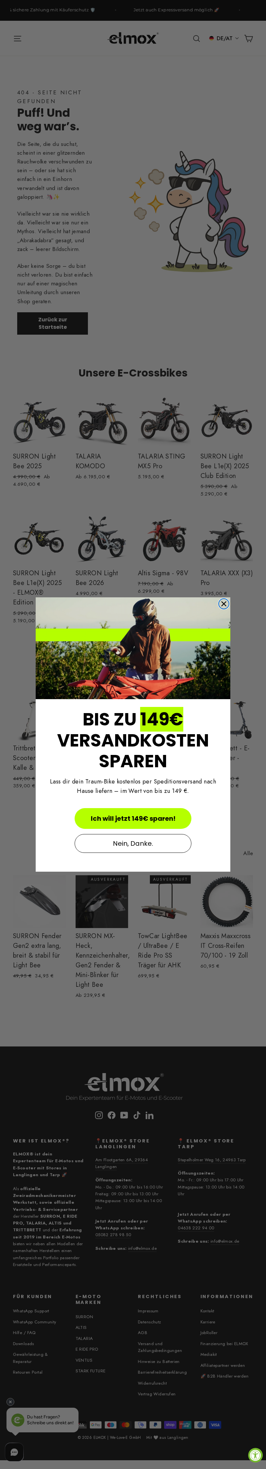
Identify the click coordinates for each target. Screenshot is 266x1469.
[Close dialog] (224, 604)
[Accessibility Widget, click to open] (255, 1455)
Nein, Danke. (133, 843)
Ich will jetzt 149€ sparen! (133, 818)
